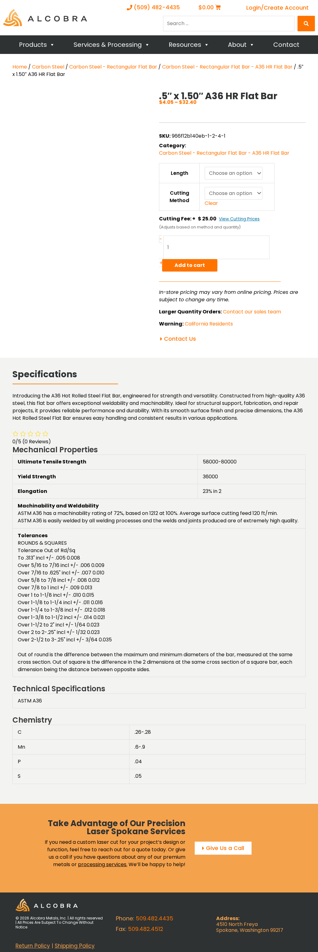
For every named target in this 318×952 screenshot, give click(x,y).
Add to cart (190, 265)
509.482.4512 (145, 929)
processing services (102, 864)
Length (179, 173)
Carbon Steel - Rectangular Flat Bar (113, 66)
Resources (185, 44)
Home (19, 66)
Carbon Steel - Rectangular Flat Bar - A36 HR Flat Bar (227, 66)
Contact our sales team (252, 311)
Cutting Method (179, 196)
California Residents (209, 323)
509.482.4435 (154, 918)
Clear (211, 203)
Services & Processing (108, 44)
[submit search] (306, 23)
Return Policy (33, 946)
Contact (286, 44)
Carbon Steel (48, 66)
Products (33, 44)
